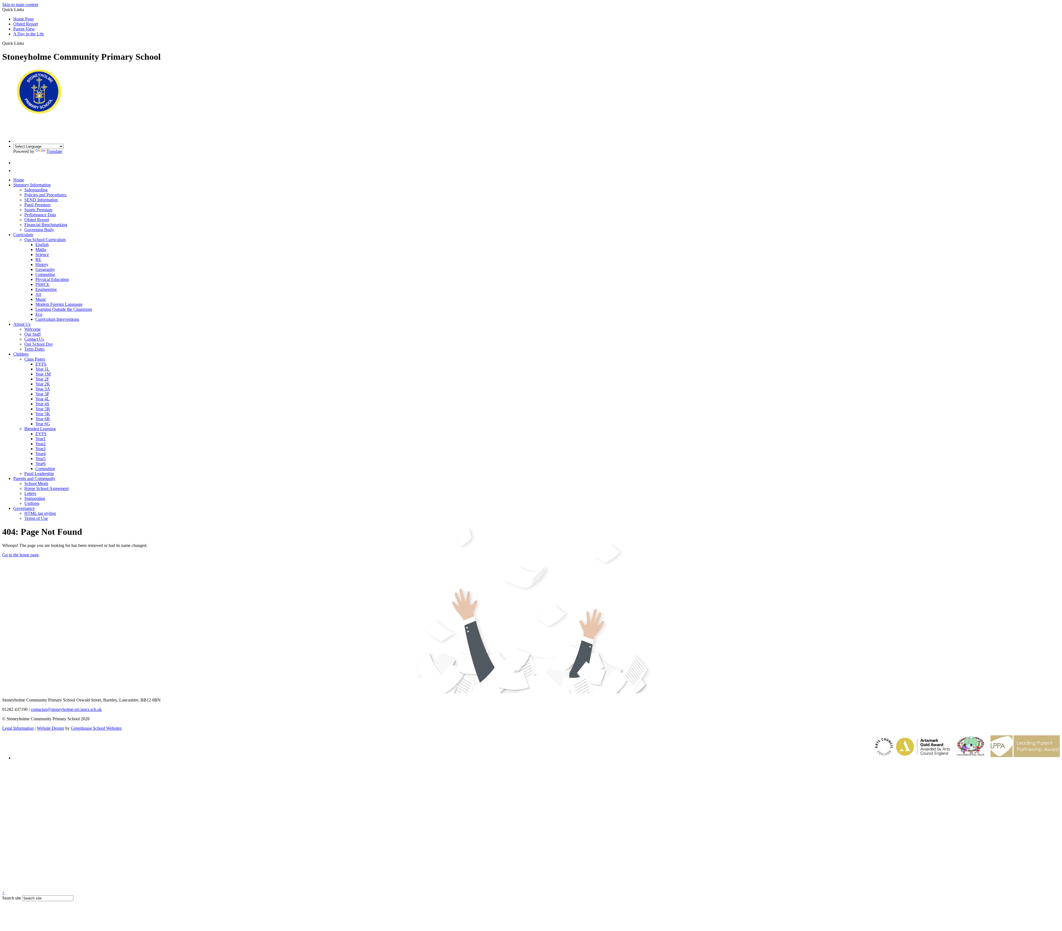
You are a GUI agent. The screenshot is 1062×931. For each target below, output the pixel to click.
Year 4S (42, 403)
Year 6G (42, 423)
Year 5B (42, 408)
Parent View (24, 29)
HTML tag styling (40, 513)
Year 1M (43, 374)
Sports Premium (38, 209)
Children (20, 354)
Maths (40, 249)
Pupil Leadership (39, 473)
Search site (11, 898)
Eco (38, 314)
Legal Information (18, 728)
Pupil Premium (37, 204)
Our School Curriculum (45, 239)
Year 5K (42, 413)
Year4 (40, 453)
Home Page (23, 19)
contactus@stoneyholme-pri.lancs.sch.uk (66, 709)
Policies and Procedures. (45, 194)
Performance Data (40, 214)
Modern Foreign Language (58, 304)
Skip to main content (20, 4)
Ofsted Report (25, 24)
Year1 (40, 438)
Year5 (40, 458)
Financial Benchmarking (45, 224)
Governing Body (39, 229)
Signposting (34, 498)
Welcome (32, 329)
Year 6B (42, 418)
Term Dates (34, 349)
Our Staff (32, 334)
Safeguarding (36, 189)
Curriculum (23, 234)
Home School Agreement (46, 488)
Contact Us (34, 339)
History (41, 264)
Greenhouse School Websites (96, 728)
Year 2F (42, 379)
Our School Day (38, 344)
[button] (26, 43)
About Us (21, 324)
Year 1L (42, 369)
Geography (45, 269)
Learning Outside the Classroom (63, 309)
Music (40, 299)
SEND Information (41, 199)
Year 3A (42, 389)
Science (42, 254)
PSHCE (42, 284)
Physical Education (52, 279)
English (42, 244)
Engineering (46, 289)
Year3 (40, 448)
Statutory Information (32, 184)
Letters (30, 493)
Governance (24, 508)
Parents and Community (34, 478)
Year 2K (42, 384)
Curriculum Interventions (57, 319)
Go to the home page (20, 554)
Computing (45, 274)
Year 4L (42, 399)
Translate (54, 151)
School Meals (36, 483)
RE (38, 259)
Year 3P (42, 394)
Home (18, 180)
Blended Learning (40, 428)
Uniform (31, 503)
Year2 (40, 443)
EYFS (40, 364)
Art (38, 294)
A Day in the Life (28, 34)
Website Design (50, 728)
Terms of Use (36, 518)
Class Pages (34, 359)
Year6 (40, 463)
